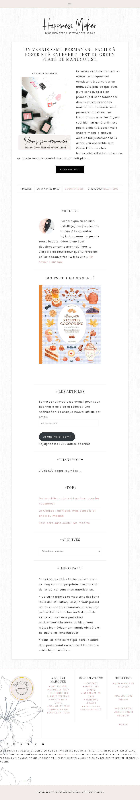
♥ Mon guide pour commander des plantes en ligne (58, 709)
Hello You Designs (93, 792)
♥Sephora (123, 715)
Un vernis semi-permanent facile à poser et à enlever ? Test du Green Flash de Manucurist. (70, 54)
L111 (60, 755)
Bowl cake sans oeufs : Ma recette (64, 523)
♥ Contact (91, 683)
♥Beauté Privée (123, 712)
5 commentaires (74, 189)
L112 (70, 755)
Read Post (70, 169)
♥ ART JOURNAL (58, 686)
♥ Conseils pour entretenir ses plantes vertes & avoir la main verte (58, 696)
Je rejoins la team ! (57, 437)
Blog (115, 189)
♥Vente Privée (124, 708)
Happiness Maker (70, 25)
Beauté (108, 189)
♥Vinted (124, 724)
